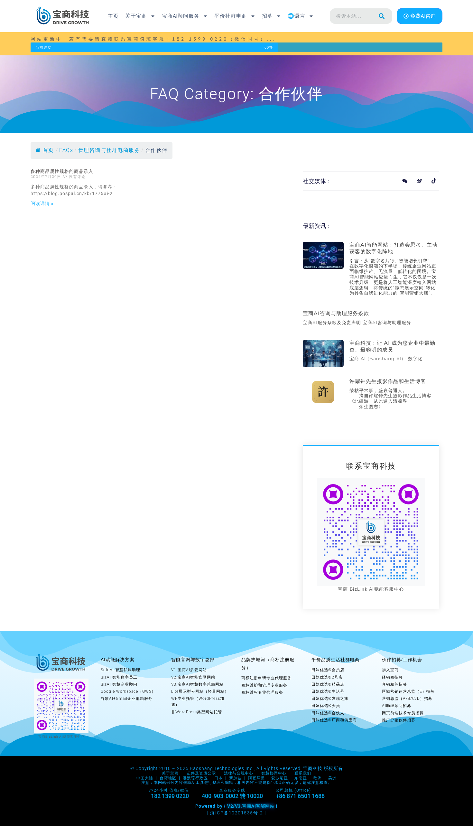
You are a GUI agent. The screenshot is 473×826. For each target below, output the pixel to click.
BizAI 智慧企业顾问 (119, 684)
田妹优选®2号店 (327, 677)
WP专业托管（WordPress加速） (197, 701)
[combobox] (350, 16)
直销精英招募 (394, 684)
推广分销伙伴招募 (398, 720)
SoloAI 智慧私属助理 (120, 670)
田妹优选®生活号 (327, 691)
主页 (113, 16)
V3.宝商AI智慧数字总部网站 (197, 684)
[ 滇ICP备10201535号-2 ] (236, 812)
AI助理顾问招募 (396, 705)
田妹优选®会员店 (327, 670)
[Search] (381, 16)
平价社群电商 (230, 16)
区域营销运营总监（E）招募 (408, 691)
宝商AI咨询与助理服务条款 (336, 313)
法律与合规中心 (238, 773)
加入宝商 (390, 670)
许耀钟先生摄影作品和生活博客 (387, 381)
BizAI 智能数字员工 (119, 677)
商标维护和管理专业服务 (264, 685)
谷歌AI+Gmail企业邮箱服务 (127, 698)
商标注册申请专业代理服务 (266, 678)
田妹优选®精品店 (327, 684)
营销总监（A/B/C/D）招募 (407, 698)
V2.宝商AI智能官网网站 (193, 677)
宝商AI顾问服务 (180, 16)
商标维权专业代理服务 (262, 692)
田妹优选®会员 (325, 705)
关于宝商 (136, 16)
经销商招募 (392, 677)
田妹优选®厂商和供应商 (334, 720)
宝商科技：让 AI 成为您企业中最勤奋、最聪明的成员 (392, 346)
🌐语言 (296, 16)
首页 (48, 150)
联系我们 (302, 773)
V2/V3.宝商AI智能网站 (250, 806)
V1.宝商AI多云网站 (189, 670)
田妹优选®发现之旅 (329, 698)
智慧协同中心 (273, 773)
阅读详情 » (42, 203)
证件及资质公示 (201, 773)
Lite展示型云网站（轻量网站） (200, 691)
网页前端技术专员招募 (403, 713)
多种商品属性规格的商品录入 (62, 171)
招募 (267, 16)
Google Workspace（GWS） (128, 691)
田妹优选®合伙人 (327, 713)
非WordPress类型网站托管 (196, 712)
